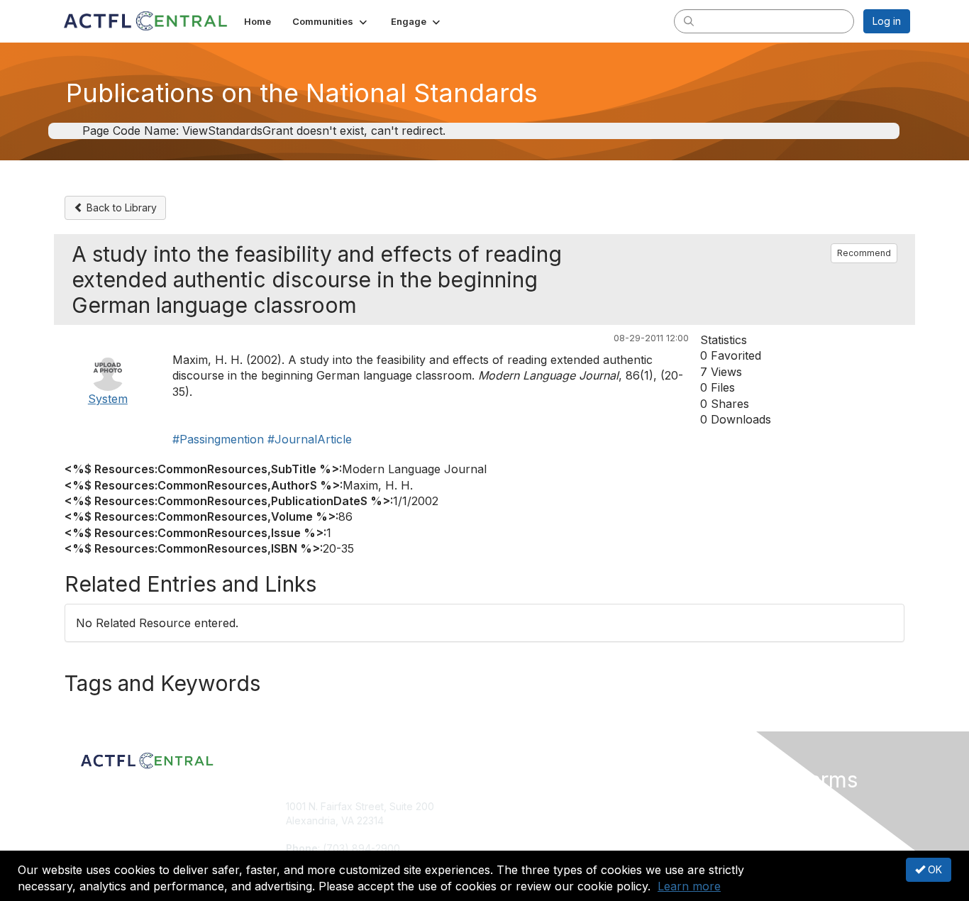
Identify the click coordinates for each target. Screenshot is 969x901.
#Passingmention (218, 439)
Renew (506, 820)
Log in (887, 21)
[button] (331, 21)
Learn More (517, 834)
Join (500, 806)
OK (933, 869)
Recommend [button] (864, 253)
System (108, 399)
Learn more (689, 886)
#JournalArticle (309, 439)
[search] (689, 20)
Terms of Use (726, 820)
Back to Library (120, 207)
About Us (716, 806)
